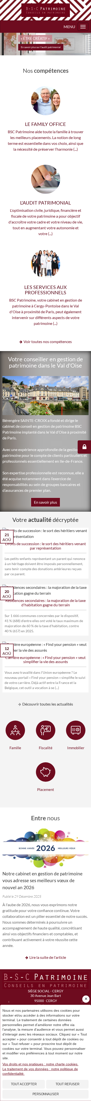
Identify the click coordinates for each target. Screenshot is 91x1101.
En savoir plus (45, 502)
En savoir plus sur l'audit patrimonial (41, 47)
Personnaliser (46, 1094)
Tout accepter (24, 1084)
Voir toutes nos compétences (48, 341)
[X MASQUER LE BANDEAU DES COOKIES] (86, 999)
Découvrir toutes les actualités (47, 704)
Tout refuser (67, 1084)
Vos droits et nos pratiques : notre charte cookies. (40, 1064)
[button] (8, 1001)
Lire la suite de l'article (47, 957)
